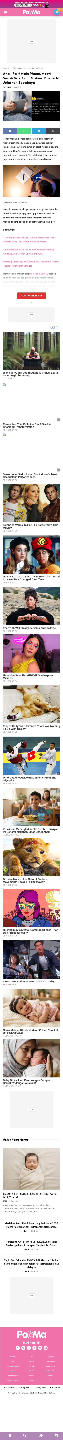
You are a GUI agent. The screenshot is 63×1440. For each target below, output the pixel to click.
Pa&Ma (6, 68)
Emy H (8, 87)
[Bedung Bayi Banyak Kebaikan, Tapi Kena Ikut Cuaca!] (31, 1169)
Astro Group (51, 1393)
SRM (5, 1201)
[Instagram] (23, 1348)
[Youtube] (40, 1348)
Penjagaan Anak (35, 68)
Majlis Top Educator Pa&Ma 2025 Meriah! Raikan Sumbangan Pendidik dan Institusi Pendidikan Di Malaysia (31, 1264)
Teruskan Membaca (31, 296)
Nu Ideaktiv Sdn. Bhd (29, 1393)
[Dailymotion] (46, 1348)
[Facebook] (18, 1348)
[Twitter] (29, 1348)
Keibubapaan (19, 68)
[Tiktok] (34, 1348)
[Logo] (31, 12)
